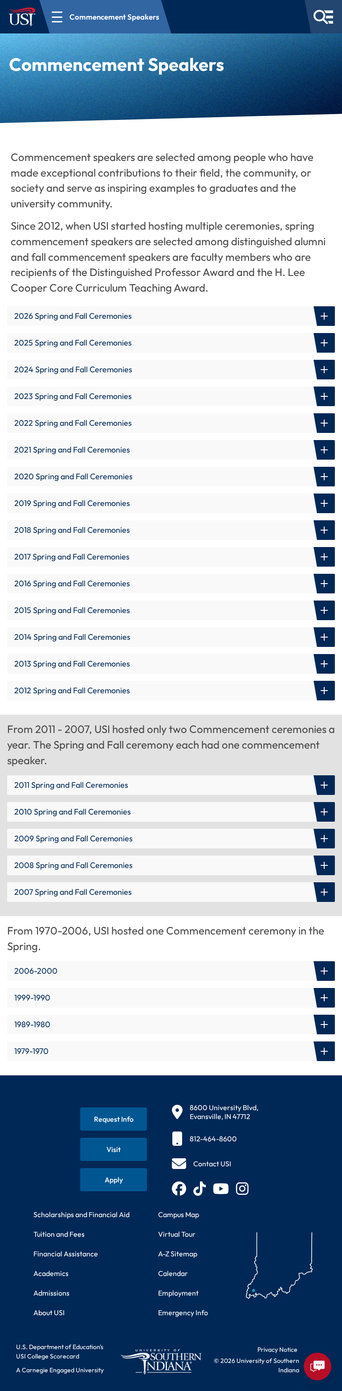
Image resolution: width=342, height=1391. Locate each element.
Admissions (51, 1292)
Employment (178, 1292)
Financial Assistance (65, 1253)
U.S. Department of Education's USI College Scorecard (59, 1351)
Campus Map (178, 1214)
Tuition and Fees (59, 1234)
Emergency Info (183, 1312)
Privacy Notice (277, 1350)
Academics (51, 1273)
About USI (49, 1312)
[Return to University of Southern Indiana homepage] (160, 1361)
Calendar (173, 1273)
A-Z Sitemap (177, 1253)
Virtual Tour (176, 1234)
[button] (171, 316)
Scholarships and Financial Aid (81, 1214)
